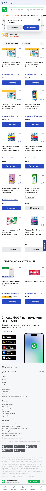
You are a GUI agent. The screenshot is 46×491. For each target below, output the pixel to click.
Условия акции (7, 331)
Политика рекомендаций (9, 436)
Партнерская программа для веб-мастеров (15, 396)
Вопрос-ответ (6, 411)
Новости (4, 394)
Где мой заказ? (6, 409)
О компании (5, 380)
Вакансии (5, 387)
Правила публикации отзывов (11, 431)
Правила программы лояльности (12, 433)
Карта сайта (5, 416)
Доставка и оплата (7, 404)
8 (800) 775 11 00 (11, 367)
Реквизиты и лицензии (9, 424)
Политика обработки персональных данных (15, 428)
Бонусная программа (31, 16)
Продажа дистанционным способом (13, 438)
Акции (17, 16)
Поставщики (6, 389)
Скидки (7, 16)
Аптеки (4, 382)
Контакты (5, 392)
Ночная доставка (7, 406)
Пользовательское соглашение (11, 426)
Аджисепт (14, 34)
